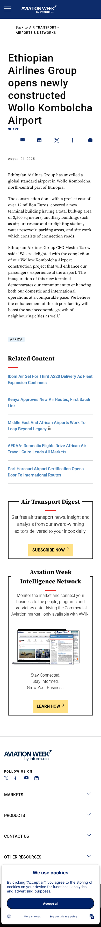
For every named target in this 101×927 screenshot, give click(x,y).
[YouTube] (26, 778)
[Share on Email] (22, 141)
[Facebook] (16, 778)
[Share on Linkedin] (39, 141)
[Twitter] (6, 778)
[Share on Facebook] (73, 141)
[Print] (90, 141)
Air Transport (42, 27)
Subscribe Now (48, 550)
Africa (16, 339)
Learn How (48, 706)
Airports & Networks (36, 33)
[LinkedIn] (36, 778)
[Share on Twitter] (56, 141)
